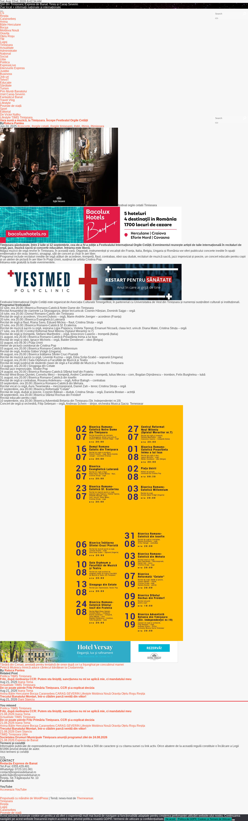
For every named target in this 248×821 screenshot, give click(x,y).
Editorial (5, 111)
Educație (5, 82)
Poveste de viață (10, 105)
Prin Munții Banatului (13, 91)
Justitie (4, 71)
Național (5, 53)
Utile (3, 59)
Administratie (8, 50)
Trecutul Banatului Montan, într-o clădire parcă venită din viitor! (43, 696)
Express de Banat (26, 740)
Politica (5, 62)
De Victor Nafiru (10, 114)
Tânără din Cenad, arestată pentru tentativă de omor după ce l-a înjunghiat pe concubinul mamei (62, 664)
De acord (170, 819)
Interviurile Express (12, 68)
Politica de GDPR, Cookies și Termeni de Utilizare (204, 819)
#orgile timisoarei (61, 126)
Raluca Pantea (14, 123)
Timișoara (6, 44)
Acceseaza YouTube (13, 789)
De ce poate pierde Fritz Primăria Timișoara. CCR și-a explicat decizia (47, 687)
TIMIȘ (15, 117)
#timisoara (97, 126)
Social (4, 56)
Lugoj (3, 42)
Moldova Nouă (9, 30)
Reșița (4, 15)
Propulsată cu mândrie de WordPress (24, 798)
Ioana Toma (25, 682)
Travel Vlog (7, 100)
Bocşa (4, 27)
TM (2, 39)
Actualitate (7, 47)
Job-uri (4, 76)
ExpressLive (8, 65)
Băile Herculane (10, 24)
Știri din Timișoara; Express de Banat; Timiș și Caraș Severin (39, 4)
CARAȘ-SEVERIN (67, 693)
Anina (4, 21)
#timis (85, 126)
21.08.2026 (7, 714)
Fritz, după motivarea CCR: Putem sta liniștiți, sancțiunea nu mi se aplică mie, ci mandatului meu (65, 679)
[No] (233, 819)
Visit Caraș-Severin (12, 94)
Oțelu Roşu (7, 36)
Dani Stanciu (26, 699)
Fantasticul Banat (11, 97)
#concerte (23, 126)
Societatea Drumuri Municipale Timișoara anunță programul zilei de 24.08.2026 (53, 737)
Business (6, 73)
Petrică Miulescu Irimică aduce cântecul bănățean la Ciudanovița (41, 667)
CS (2, 13)
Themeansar (85, 798)
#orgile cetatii (40, 126)
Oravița (4, 33)
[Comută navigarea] (1, 11)
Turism (4, 88)
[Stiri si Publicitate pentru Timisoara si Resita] (89, 661)
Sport (3, 108)
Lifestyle (5, 102)
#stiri (77, 126)
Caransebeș (8, 18)
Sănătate (6, 85)
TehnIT (4, 79)
